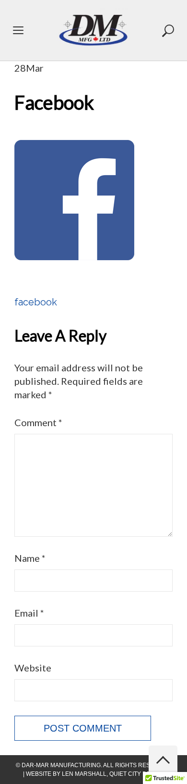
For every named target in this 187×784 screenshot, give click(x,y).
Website (32, 667)
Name (30, 558)
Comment (38, 422)
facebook (35, 302)
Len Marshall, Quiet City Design (113, 774)
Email (29, 613)
